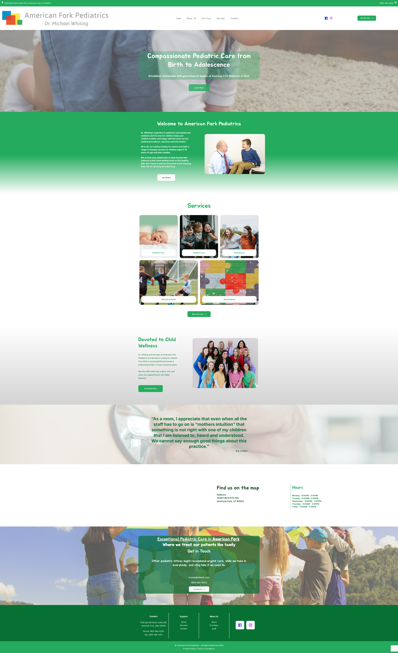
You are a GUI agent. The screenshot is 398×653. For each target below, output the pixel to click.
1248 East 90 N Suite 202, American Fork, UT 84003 (27, 3)
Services (184, 625)
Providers (214, 625)
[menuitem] (177, 18)
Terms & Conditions (206, 649)
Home (183, 622)
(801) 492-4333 (387, 3)
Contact (183, 629)
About (214, 622)
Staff (214, 629)
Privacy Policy (189, 649)
